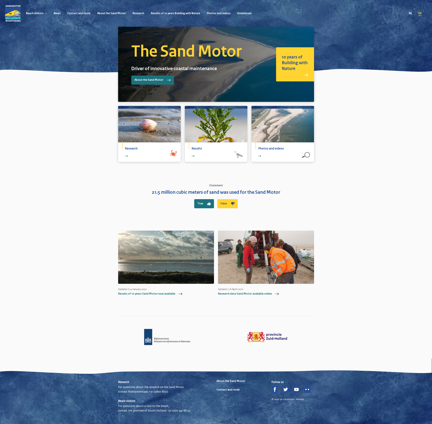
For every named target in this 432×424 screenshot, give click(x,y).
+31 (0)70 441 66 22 (179, 410)
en (420, 13)
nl (411, 13)
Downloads (244, 13)
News (57, 13)
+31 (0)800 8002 (158, 391)
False (224, 203)
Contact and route (78, 13)
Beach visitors (35, 13)
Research (138, 13)
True (200, 203)
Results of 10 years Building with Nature (175, 13)
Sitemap (300, 399)
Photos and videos (219, 13)
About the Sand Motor (111, 13)
